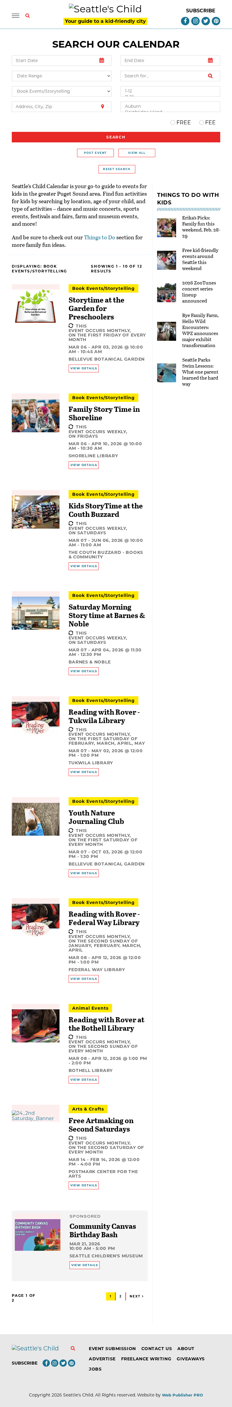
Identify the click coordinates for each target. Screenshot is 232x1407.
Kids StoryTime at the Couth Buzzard (106, 509)
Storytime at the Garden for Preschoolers (96, 308)
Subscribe (200, 11)
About (186, 1348)
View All (136, 152)
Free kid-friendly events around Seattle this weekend (200, 259)
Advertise (102, 1359)
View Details (83, 368)
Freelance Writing (146, 1359)
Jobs (95, 1369)
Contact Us (156, 1348)
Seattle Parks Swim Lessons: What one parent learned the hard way (200, 371)
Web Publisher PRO (182, 1395)
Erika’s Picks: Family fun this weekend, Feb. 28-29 (201, 226)
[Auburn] (170, 106)
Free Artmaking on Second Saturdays (101, 1124)
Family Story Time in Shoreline (104, 413)
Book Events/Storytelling (103, 288)
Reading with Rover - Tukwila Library (104, 716)
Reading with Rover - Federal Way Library (104, 917)
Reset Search (116, 169)
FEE (210, 122)
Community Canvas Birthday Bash (102, 1230)
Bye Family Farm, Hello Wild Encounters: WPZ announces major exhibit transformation (200, 330)
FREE (183, 122)
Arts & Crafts (88, 1109)
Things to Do (99, 237)
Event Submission (112, 1348)
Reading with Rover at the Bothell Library (106, 1023)
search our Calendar (116, 44)
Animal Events (90, 1008)
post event (95, 152)
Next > (137, 1296)
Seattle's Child (78, 1395)
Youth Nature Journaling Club (96, 816)
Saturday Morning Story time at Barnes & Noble (107, 615)
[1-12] (170, 91)
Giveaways (191, 1359)
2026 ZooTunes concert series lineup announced (199, 291)
